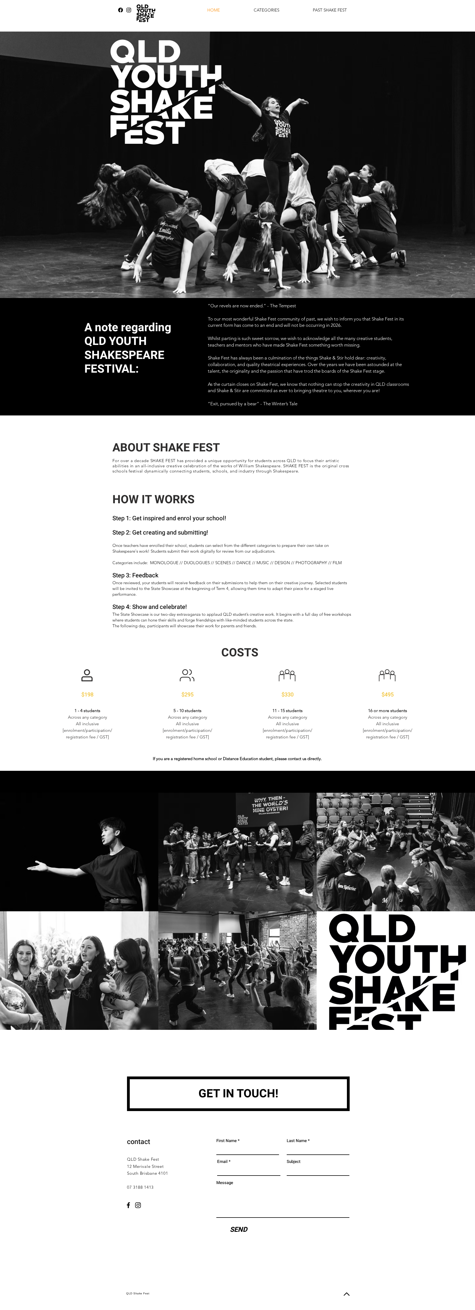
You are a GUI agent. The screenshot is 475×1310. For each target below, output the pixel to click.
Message (224, 1183)
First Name (226, 1141)
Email (222, 1162)
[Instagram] (129, 10)
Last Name (297, 1141)
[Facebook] (120, 10)
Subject (293, 1162)
